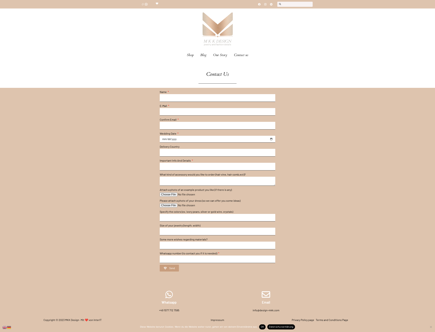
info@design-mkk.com (266, 310)
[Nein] (430, 327)
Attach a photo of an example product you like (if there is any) (196, 189)
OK (262, 326)
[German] (9, 327)
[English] (5, 327)
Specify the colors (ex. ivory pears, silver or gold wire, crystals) (196, 211)
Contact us (241, 55)
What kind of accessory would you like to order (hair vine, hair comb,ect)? (203, 174)
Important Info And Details (175, 160)
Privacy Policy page (303, 319)
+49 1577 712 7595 (169, 310)
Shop (190, 55)
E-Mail (164, 105)
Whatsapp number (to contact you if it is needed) (189, 253)
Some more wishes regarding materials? (183, 239)
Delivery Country (169, 146)
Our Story (220, 55)
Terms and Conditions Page (332, 319)
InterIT (98, 319)
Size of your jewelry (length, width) (180, 225)
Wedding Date (168, 133)
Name (163, 91)
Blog (203, 55)
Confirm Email (168, 119)
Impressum (217, 319)
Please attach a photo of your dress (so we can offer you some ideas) (200, 200)
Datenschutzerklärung (281, 326)
